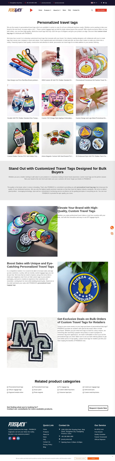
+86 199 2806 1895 (31, 2)
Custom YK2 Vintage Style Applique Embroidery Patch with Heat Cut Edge (65, 118)
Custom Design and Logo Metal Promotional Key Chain (93, 118)
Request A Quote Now (98, 408)
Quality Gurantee (100, 434)
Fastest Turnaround (101, 437)
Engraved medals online (16, 392)
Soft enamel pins (89, 389)
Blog (44, 447)
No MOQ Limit (99, 429)
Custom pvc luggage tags (92, 387)
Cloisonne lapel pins (65, 392)
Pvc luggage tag (64, 387)
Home (40, 10)
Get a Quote (101, 10)
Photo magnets (38, 392)
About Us (56, 10)
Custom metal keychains (91, 392)
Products (47, 10)
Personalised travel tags (41, 387)
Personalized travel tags (16, 387)
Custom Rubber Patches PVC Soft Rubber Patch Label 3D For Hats (28, 156)
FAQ (69, 10)
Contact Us (76, 10)
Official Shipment (100, 439)
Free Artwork (99, 432)
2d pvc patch (38, 389)
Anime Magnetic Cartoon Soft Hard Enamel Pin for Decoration (61, 156)
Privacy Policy (47, 444)
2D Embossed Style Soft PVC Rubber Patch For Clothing (94, 156)
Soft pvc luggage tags (15, 389)
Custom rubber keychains (66, 389)
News (64, 10)
